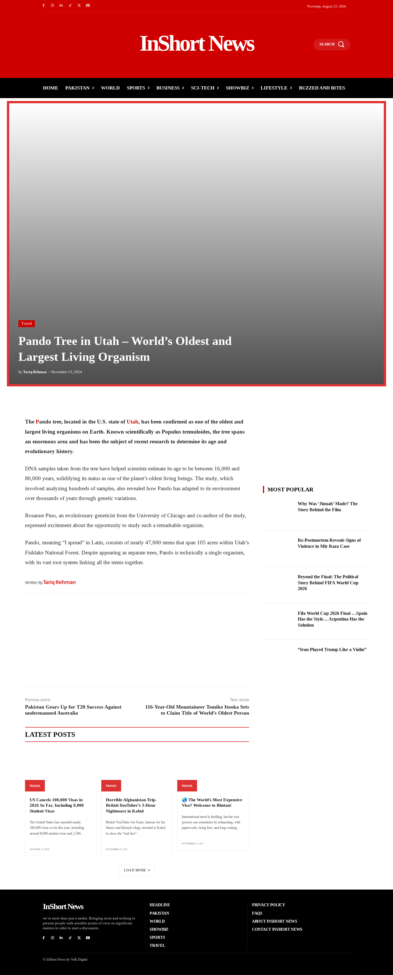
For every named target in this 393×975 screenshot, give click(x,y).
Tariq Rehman (35, 372)
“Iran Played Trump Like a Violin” (332, 649)
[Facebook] (44, 6)
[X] (79, 6)
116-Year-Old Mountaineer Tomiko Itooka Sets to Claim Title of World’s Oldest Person (197, 710)
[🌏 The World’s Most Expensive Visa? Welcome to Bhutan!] (213, 769)
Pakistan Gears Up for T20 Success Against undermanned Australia (73, 710)
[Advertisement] (137, 641)
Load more (135, 870)
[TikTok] (70, 6)
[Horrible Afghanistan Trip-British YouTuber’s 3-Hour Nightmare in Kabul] (137, 769)
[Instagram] (52, 6)
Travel (26, 323)
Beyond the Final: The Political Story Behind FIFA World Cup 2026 (328, 582)
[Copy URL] (83, 402)
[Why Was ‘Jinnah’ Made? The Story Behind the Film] (279, 512)
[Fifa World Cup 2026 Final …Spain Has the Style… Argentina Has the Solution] (279, 621)
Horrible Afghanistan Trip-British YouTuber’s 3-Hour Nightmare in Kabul (131, 805)
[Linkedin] (61, 6)
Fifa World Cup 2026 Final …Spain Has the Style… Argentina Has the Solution (332, 619)
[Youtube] (88, 6)
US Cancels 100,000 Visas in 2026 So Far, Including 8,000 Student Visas (57, 805)
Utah (132, 422)
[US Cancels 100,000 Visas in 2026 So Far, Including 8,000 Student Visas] (61, 769)
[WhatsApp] (57, 402)
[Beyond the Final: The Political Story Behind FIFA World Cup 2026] (279, 585)
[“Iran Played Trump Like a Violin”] (279, 658)
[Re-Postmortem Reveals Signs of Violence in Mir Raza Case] (279, 548)
